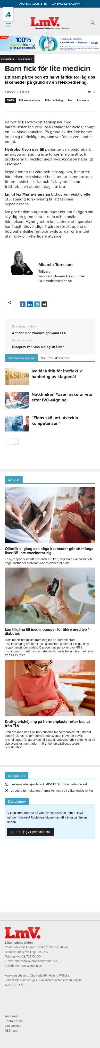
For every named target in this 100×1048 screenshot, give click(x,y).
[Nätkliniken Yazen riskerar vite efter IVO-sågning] (17, 400)
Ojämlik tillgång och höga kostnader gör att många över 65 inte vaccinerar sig (49, 550)
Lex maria (83, 100)
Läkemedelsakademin (66, 3)
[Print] (44, 304)
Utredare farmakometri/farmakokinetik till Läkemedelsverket (51, 791)
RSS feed (11, 1031)
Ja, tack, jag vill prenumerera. (30, 832)
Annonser (11, 1016)
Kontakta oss (14, 1021)
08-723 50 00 (31, 956)
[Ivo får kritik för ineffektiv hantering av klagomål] (17, 376)
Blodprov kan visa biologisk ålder (38, 347)
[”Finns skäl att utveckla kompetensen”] (17, 423)
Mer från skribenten (55, 358)
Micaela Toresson (55, 264)
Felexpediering (54, 100)
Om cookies (13, 1026)
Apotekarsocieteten (33, 3)
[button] (8, 25)
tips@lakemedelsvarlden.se (23, 966)
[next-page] (16, 442)
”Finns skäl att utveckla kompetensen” (55, 420)
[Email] (37, 304)
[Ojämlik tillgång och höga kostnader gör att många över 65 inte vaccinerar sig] (50, 542)
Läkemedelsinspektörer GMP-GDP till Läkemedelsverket (48, 784)
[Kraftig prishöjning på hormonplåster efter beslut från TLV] (50, 715)
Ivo (70, 100)
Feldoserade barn (29, 100)
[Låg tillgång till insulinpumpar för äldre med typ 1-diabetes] (50, 622)
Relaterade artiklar (21, 358)
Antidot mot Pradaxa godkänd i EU (39, 333)
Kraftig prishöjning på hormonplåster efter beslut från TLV (47, 723)
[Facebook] (22, 304)
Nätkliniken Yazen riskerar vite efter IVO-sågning (62, 397)
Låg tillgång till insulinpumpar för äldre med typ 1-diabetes (48, 631)
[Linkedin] (30, 304)
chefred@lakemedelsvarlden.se (36, 961)
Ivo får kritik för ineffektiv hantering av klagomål (57, 373)
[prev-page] (8, 442)
